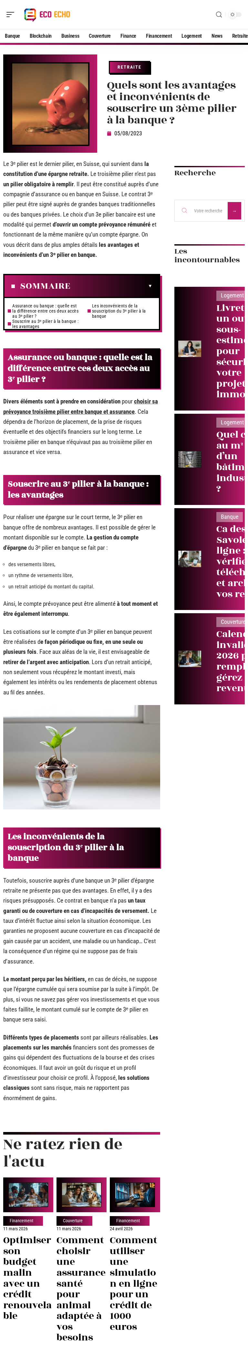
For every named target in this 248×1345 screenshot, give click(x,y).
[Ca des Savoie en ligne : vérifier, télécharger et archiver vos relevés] (189, 559)
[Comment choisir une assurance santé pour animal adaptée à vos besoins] (81, 1195)
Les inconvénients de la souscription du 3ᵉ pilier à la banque (119, 311)
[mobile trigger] (11, 14)
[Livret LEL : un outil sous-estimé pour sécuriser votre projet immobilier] (189, 349)
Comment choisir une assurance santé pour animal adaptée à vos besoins (81, 1289)
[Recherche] (218, 15)
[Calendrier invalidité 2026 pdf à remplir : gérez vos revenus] (189, 659)
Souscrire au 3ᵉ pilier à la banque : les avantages (45, 324)
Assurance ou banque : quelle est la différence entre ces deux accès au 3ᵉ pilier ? (45, 311)
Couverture (73, 1221)
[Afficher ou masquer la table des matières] (111, 286)
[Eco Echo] (46, 14)
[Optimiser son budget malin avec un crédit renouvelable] (28, 1195)
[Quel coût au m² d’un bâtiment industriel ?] (189, 459)
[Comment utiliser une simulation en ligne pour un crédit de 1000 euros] (134, 1195)
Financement (21, 1221)
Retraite (129, 67)
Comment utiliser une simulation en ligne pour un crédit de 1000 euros (133, 1283)
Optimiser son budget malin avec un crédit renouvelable (27, 1278)
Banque (229, 517)
